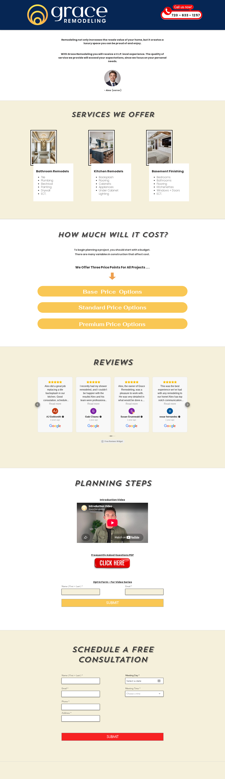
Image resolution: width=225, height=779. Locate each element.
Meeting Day (133, 675)
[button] (37, 404)
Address (66, 713)
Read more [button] (55, 403)
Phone (65, 701)
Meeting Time (132, 688)
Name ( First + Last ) (71, 586)
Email (127, 586)
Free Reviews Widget (114, 441)
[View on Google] (55, 411)
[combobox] (81, 718)
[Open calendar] (159, 681)
